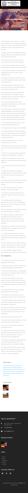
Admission (4, 460)
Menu (5, 7)
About (3, 458)
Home (3, 456)
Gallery (4, 462)
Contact (4, 464)
